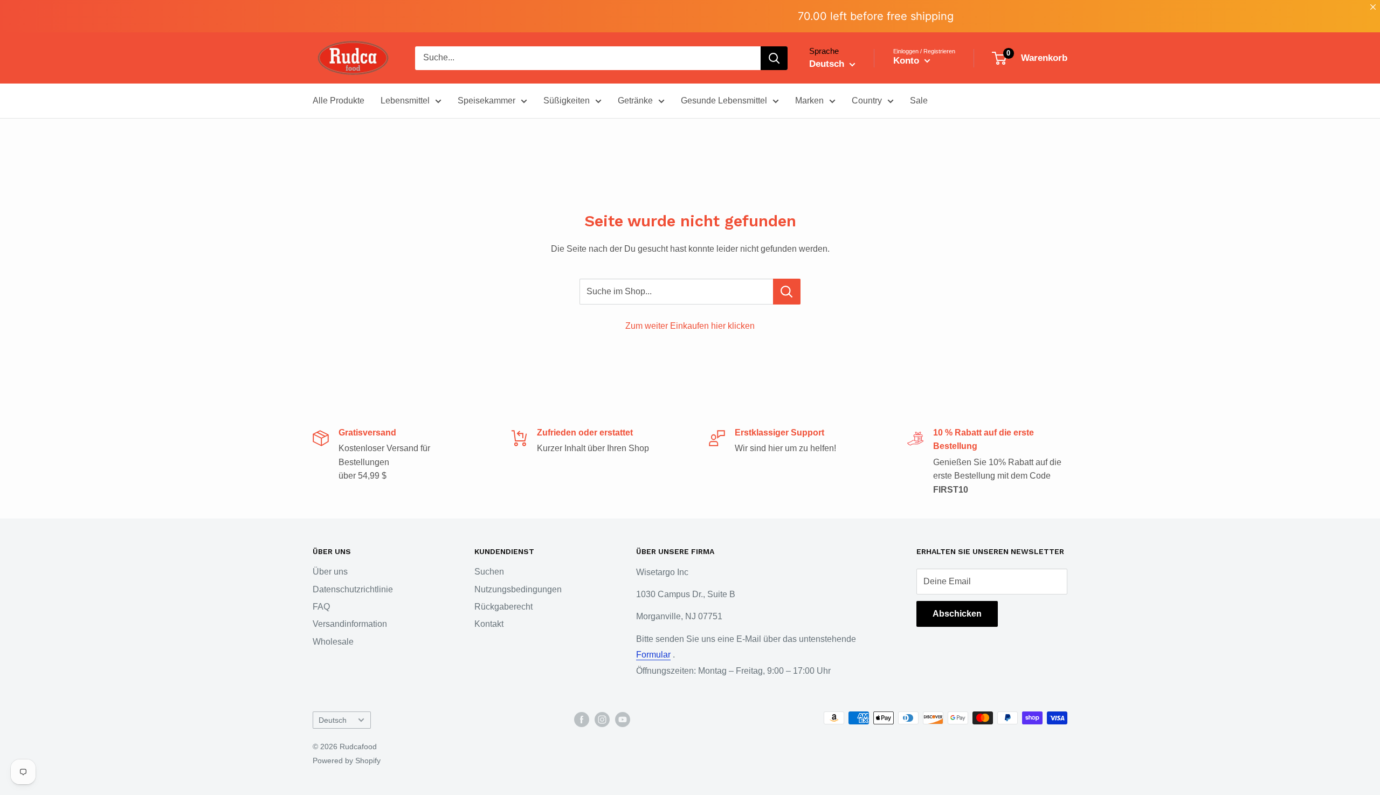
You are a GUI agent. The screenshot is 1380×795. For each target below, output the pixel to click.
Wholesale (333, 641)
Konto (907, 61)
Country (867, 100)
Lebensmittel (405, 100)
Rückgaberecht (503, 606)
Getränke (635, 100)
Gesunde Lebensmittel (724, 100)
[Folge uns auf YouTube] (622, 719)
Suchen (489, 571)
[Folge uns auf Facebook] (581, 719)
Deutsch (333, 720)
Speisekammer (486, 100)
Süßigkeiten (566, 100)
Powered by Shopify (347, 760)
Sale (919, 100)
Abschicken (957, 613)
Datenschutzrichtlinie (353, 589)
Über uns (330, 571)
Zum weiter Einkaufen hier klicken (690, 325)
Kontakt (488, 623)
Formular (653, 654)
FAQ (321, 606)
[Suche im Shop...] (787, 292)
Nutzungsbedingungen (518, 589)
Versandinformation (350, 623)
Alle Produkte (338, 100)
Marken (809, 100)
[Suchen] (774, 58)
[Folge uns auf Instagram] (602, 719)
